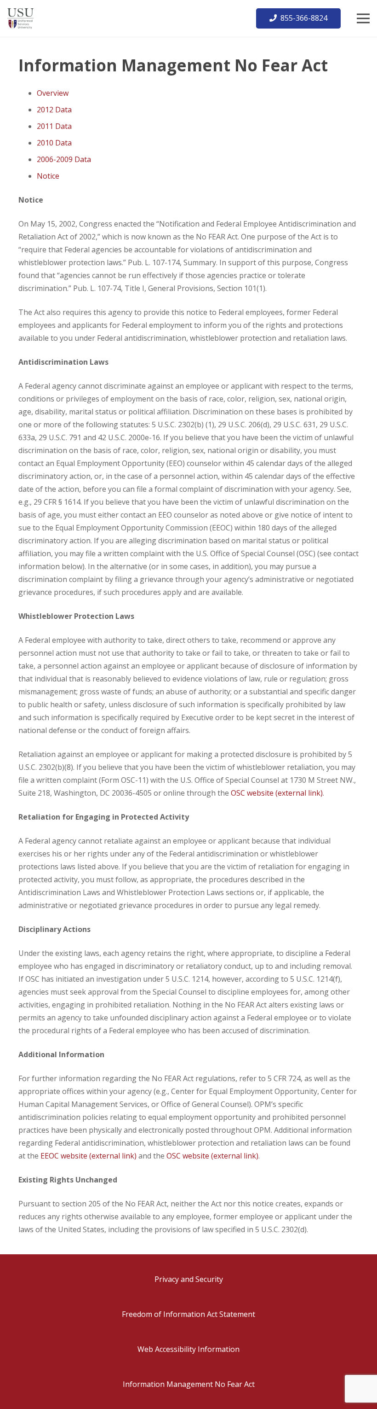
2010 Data (54, 143)
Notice (48, 176)
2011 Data (54, 126)
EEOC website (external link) (88, 1156)
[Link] (20, 18)
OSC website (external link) (277, 793)
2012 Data (54, 110)
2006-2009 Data (64, 159)
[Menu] (363, 18)
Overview (53, 93)
